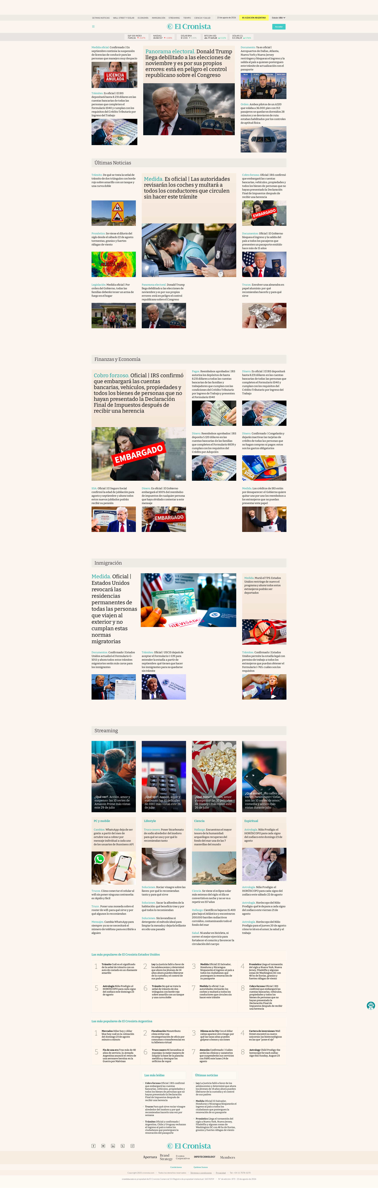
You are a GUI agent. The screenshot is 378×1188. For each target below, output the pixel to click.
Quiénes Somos (201, 1167)
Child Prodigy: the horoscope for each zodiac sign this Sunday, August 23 (264, 1053)
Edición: (277, 18)
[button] (371, 1006)
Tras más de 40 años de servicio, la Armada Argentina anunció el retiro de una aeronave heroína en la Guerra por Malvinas (119, 1056)
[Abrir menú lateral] (93, 26)
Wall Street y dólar (123, 18)
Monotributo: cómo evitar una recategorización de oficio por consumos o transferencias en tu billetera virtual (168, 1037)
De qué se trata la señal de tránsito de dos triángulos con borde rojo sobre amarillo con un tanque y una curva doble (168, 992)
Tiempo (187, 18)
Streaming (174, 18)
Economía (143, 18)
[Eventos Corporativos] (183, 1157)
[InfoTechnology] (205, 1157)
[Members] (227, 1157)
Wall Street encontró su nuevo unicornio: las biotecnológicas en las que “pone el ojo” (265, 1035)
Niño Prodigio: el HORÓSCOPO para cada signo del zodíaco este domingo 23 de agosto (119, 990)
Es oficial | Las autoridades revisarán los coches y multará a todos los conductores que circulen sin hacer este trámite (216, 992)
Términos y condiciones (201, 1173)
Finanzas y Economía (117, 359)
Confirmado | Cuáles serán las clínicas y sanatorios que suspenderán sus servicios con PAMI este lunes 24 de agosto (217, 1056)
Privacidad (221, 1173)
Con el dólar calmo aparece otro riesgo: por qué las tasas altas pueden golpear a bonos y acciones (217, 1035)
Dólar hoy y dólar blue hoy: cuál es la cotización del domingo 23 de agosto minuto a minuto (118, 1035)
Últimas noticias (101, 18)
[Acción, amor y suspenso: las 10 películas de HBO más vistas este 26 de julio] (164, 776)
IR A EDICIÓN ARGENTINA (254, 18)
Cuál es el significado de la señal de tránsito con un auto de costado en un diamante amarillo (119, 968)
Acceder (279, 27)
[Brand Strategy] (166, 1157)
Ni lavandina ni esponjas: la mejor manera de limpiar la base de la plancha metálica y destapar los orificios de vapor (168, 1056)
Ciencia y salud (202, 18)
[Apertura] (150, 1158)
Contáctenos (176, 1167)
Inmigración (158, 18)
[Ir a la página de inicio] (189, 26)
